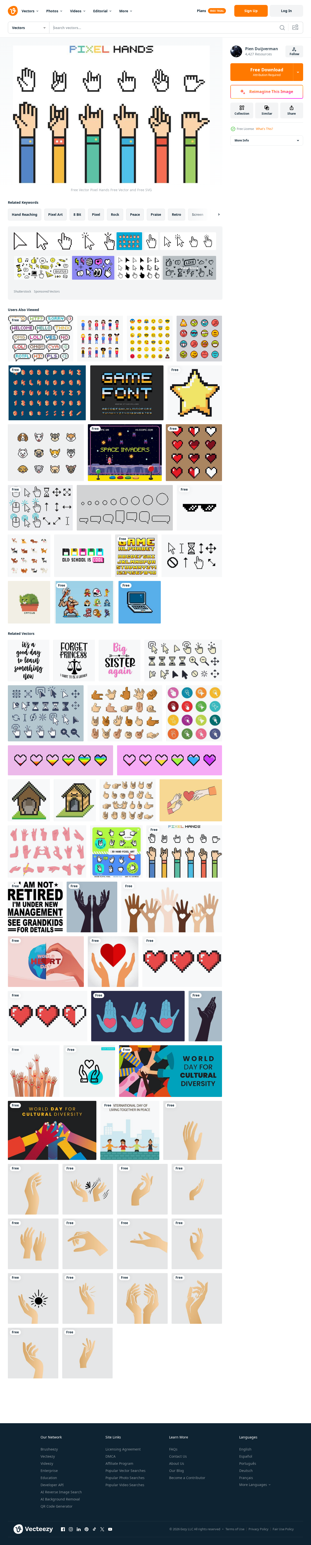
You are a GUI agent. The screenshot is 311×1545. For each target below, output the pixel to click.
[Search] (282, 28)
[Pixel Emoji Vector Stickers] (199, 338)
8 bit (77, 214)
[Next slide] (214, 214)
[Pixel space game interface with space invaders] (125, 452)
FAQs (173, 1449)
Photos (52, 11)
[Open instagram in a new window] (71, 1529)
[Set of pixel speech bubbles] (125, 508)
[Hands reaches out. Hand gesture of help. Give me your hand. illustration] (205, 1016)
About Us (176, 1463)
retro (176, 214)
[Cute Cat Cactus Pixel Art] (29, 602)
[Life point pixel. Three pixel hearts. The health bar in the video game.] (47, 1016)
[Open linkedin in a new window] (79, 1529)
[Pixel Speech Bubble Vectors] (40, 338)
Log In (286, 10)
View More (189, 267)
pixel (96, 214)
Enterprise (49, 1470)
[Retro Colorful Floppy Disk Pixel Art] (82, 555)
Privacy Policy (258, 1529)
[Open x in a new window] (102, 1529)
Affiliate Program (119, 1463)
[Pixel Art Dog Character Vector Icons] (29, 555)
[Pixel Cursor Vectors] (40, 508)
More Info (242, 140)
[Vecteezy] (13, 11)
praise (156, 214)
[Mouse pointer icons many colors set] (194, 713)
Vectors (28, 11)
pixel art (55, 214)
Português (247, 1463)
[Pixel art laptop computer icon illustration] (139, 602)
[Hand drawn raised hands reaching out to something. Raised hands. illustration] (92, 907)
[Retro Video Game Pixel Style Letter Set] (136, 555)
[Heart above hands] (113, 961)
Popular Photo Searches (125, 1477)
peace (135, 214)
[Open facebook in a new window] (63, 1529)
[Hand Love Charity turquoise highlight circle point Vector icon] (89, 1071)
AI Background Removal (60, 1499)
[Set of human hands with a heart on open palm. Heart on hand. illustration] (138, 1016)
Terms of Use (234, 1529)
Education (49, 1477)
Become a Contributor (187, 1477)
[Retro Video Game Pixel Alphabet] (126, 392)
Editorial (100, 11)
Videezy (47, 1463)
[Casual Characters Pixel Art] (100, 338)
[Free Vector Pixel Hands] (184, 851)
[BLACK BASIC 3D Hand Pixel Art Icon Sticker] (116, 851)
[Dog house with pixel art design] (29, 800)
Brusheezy (49, 1449)
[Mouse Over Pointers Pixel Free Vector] (192, 555)
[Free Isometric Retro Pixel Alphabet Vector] (47, 392)
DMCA (110, 1456)
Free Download (266, 72)
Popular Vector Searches (125, 1470)
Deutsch (246, 1470)
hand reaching (24, 214)
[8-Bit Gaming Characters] (84, 602)
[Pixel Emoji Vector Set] (150, 338)
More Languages (253, 1485)
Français (246, 1477)
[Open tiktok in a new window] (94, 1529)
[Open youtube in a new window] (110, 1529)
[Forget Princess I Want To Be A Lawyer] (74, 660)
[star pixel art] (194, 392)
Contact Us (178, 1456)
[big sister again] (119, 660)
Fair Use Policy (283, 1529)
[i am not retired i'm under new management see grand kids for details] (35, 907)
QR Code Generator (57, 1506)
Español (245, 1456)
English (245, 1449)
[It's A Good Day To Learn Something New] (28, 660)
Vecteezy (48, 1456)
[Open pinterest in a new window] (87, 1529)
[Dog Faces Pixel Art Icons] (46, 452)
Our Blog (176, 1470)
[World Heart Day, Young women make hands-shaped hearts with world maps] (46, 961)
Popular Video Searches (124, 1485)
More (123, 11)
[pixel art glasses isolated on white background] (199, 508)
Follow (294, 54)
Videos (75, 11)
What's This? (264, 129)
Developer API (52, 1485)
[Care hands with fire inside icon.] (33, 1071)
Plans (201, 10)
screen (197, 214)
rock (115, 214)
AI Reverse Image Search (61, 1492)
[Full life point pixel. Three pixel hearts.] (182, 961)
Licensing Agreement (123, 1449)
